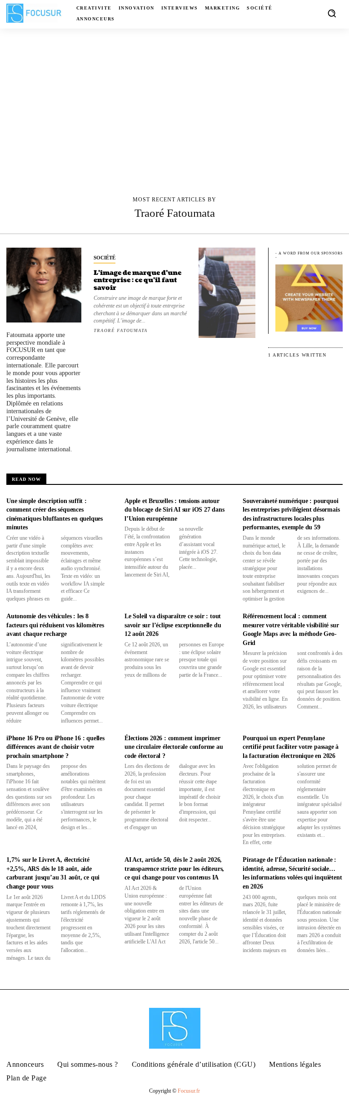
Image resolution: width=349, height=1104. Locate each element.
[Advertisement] (174, 96)
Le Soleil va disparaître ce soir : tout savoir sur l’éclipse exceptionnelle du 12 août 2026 (173, 625)
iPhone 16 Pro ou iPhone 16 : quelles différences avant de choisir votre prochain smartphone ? (55, 747)
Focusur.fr (189, 1091)
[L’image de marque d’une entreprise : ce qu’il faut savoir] (227, 293)
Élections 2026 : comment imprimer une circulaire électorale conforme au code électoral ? (174, 747)
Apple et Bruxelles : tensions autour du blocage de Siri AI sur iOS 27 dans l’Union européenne (174, 510)
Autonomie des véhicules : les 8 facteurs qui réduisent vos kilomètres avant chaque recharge (55, 625)
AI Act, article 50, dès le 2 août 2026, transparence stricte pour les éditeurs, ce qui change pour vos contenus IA (174, 868)
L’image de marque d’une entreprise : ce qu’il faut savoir (137, 281)
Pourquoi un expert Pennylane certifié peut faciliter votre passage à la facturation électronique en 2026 (291, 747)
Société (104, 257)
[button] (332, 13)
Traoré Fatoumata (121, 330)
